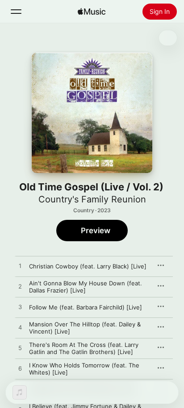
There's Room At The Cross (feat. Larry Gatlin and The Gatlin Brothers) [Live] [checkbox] (83, 348)
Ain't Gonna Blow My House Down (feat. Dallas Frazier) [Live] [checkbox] (85, 287)
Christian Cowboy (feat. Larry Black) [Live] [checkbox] (87, 266)
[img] (91, 12)
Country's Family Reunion (92, 199)
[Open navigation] (16, 11)
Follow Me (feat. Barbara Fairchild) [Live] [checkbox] (85, 307)
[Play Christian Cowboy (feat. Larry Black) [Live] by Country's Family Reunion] (20, 266)
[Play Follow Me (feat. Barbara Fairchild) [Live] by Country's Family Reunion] (20, 307)
